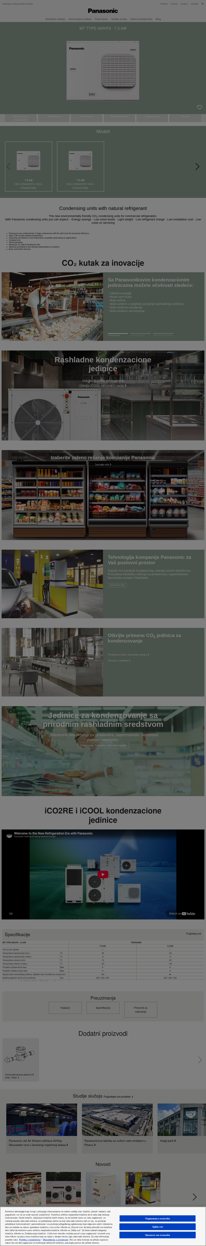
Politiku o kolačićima (29, 1239)
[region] (103, 1226)
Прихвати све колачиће (157, 1235)
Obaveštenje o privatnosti (55, 1239)
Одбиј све (157, 1226)
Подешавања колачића (157, 1218)
